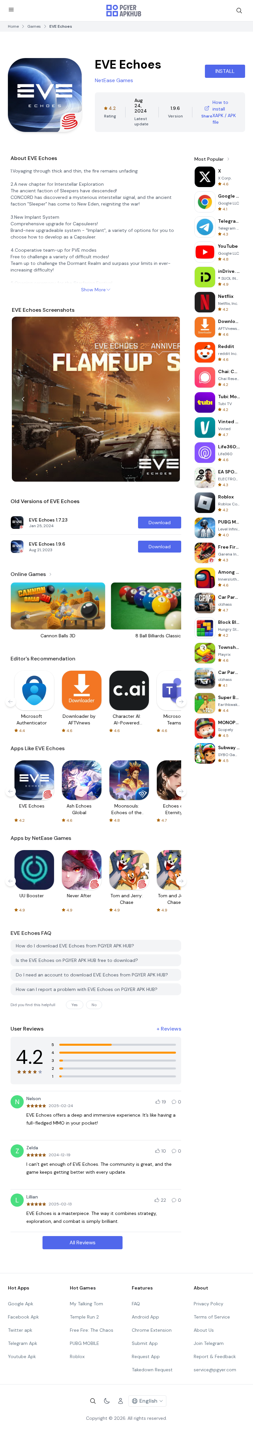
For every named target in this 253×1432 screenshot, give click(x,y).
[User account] (120, 1401)
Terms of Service (212, 1317)
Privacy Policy (208, 1304)
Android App (145, 1317)
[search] (239, 10)
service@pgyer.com (215, 1370)
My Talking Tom (86, 1304)
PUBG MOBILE (84, 1343)
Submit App (145, 1343)
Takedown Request (152, 1370)
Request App (146, 1356)
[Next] (169, 399)
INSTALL (225, 71)
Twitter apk (20, 1330)
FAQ (136, 1304)
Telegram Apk (22, 1343)
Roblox (77, 1356)
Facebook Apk (23, 1317)
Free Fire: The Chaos (91, 1330)
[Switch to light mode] (107, 1401)
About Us (204, 1330)
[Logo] (123, 10)
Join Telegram (209, 1343)
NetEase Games (114, 80)
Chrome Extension (152, 1330)
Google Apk (20, 1304)
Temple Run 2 (84, 1317)
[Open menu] (11, 9)
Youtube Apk (22, 1356)
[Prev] (23, 399)
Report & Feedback (215, 1356)
